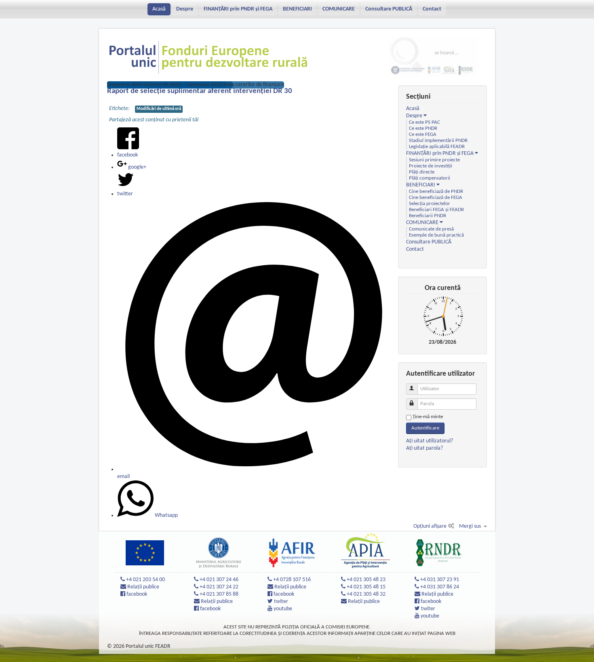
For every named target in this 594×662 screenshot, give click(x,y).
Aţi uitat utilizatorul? (429, 441)
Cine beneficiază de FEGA (435, 197)
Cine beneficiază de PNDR (436, 191)
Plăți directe (421, 172)
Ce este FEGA (422, 134)
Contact (432, 9)
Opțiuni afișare (430, 526)
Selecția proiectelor (429, 203)
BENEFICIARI (297, 9)
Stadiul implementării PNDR (438, 140)
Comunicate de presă (431, 229)
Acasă (159, 9)
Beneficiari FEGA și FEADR (436, 209)
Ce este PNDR (423, 128)
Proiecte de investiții (430, 166)
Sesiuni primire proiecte (434, 160)
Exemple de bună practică (436, 235)
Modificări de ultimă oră (159, 109)
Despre (184, 9)
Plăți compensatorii (429, 178)
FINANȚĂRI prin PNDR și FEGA (238, 9)
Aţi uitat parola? (424, 448)
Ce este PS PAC (424, 122)
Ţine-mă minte (428, 416)
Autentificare (425, 428)
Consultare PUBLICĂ (388, 9)
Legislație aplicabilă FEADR (437, 146)
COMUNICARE (338, 9)
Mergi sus (470, 526)
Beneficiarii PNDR (427, 216)
